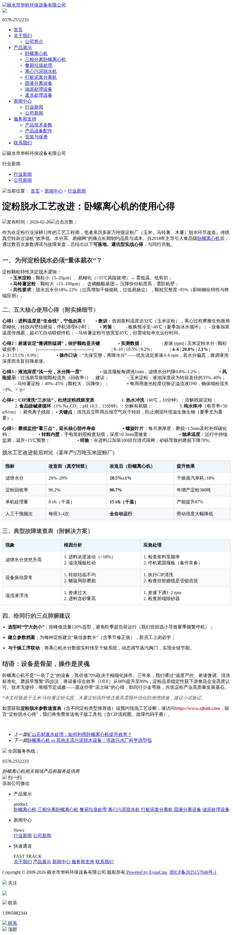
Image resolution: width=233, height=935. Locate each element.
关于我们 (23, 35)
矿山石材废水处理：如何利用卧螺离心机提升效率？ (79, 734)
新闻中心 (23, 101)
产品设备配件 (38, 130)
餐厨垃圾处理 (38, 65)
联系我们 (23, 142)
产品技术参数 (38, 125)
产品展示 (23, 47)
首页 (18, 29)
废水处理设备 (38, 95)
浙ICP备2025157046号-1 (193, 872)
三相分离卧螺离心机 (45, 59)
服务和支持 (25, 119)
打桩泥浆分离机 (41, 77)
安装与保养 (36, 136)
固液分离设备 (38, 83)
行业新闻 (34, 107)
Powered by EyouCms (146, 872)
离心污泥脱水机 (41, 71)
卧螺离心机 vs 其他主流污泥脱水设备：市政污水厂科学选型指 (89, 740)
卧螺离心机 (36, 53)
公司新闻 (34, 113)
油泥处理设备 (38, 89)
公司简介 (34, 41)
